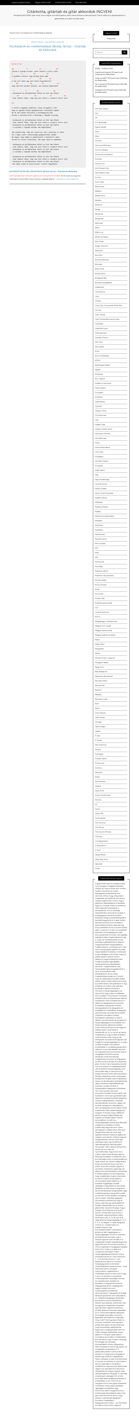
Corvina (98, 310)
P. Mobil (98, 740)
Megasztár (99, 649)
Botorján (98, 264)
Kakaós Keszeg (101, 507)
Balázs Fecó (100, 196)
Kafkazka (99, 502)
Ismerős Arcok (101, 484)
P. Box (97, 736)
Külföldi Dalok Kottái (63, 2)
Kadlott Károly (101, 498)
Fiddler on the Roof (103, 383)
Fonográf (99, 392)
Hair (96, 420)
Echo (97, 351)
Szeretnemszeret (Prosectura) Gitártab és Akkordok (109, 73)
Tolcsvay (98, 836)
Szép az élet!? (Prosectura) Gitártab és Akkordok (111, 79)
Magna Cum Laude (103, 626)
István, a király (100, 488)
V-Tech (98, 850)
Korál (97, 589)
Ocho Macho (100, 713)
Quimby (98, 768)
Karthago (99, 525)
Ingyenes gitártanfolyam (21, 2)
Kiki (96, 557)
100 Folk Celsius (101, 109)
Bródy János (37, 42)
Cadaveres (99, 287)
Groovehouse (100, 415)
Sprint (97, 809)
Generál (98, 406)
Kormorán (99, 594)
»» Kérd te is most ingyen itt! (66, 179)
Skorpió (98, 800)
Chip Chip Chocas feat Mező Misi (108, 305)
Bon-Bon (99, 255)
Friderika (98, 397)
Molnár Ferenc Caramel (105, 658)
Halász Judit (100, 424)
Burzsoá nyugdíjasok (103, 283)
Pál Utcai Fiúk (100, 745)
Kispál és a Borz (101, 571)
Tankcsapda (100, 818)
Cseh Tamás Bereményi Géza (107, 319)
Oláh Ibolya (100, 717)
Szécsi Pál (99, 813)
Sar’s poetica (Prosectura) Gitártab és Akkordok (111, 85)
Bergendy (99, 219)
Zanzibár (98, 864)
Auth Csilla (99, 182)
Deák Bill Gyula (101, 328)
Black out (99, 232)
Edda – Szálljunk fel (104, 68)
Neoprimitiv (100, 685)
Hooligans (99, 457)
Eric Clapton (100, 379)
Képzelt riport (101, 539)
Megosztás (111, 38)
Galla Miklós (100, 402)
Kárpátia (98, 521)
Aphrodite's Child (102, 173)
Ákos (97, 132)
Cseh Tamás (100, 315)
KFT (96, 548)
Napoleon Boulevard (104, 676)
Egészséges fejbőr (102, 365)
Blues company (101, 237)
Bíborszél (99, 223)
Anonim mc (100, 164)
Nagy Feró (99, 667)
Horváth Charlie (101, 461)
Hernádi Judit (100, 438)
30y (96, 113)
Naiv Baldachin (101, 672)
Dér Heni (99, 342)
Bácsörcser (99, 186)
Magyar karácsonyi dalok (105, 635)
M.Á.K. (97, 617)
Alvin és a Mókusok (103, 145)
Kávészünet (100, 534)
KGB (97, 553)
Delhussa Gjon (101, 333)
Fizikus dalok (100, 388)
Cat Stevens (100, 292)
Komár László (100, 580)
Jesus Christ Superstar (104, 493)
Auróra (98, 177)
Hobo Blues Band (102, 447)
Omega (98, 722)
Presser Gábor (101, 759)
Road (97, 777)
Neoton (98, 690)
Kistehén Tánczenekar (104, 575)
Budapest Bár (101, 278)
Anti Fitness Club (102, 168)
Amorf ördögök (101, 150)
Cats (97, 296)
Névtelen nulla (101, 699)
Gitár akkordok (80, 2)
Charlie (98, 301)
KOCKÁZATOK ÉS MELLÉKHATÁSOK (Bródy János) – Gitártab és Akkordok (43, 171)
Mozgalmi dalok (101, 662)
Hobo (97, 443)
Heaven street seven (103, 429)
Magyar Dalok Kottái (43, 2)
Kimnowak (99, 562)
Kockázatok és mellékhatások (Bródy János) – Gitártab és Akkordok (47, 48)
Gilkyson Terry (100, 411)
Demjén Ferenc (101, 337)
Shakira (98, 786)
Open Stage (100, 727)
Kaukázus (99, 530)
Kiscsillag (98, 566)
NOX (97, 704)
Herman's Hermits (102, 434)
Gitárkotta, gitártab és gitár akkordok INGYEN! (69, 11)
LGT (96, 608)
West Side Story (101, 859)
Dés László (99, 347)
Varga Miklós (100, 855)
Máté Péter (100, 644)
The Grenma (100, 823)
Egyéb (97, 370)
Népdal (98, 695)
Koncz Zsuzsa (100, 585)
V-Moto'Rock (100, 846)
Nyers (97, 708)
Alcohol (98, 141)
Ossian (97, 731)
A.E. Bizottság (100, 122)
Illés (96, 475)
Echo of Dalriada (102, 356)
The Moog (99, 827)
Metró (97, 653)
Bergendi (99, 214)
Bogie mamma (101, 246)
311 (96, 118)
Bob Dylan (99, 241)
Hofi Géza (99, 452)
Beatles (98, 200)
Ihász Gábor (100, 470)
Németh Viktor (101, 681)
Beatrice (98, 205)
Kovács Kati (100, 598)
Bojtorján (99, 250)
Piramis (98, 749)
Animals (98, 159)
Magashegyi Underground (106, 621)
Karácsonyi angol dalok (104, 516)
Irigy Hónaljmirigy (102, 479)
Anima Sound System (104, 154)
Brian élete (99, 269)
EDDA (97, 360)
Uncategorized (101, 841)
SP (96, 804)
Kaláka (98, 511)
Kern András (100, 543)
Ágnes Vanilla (100, 127)
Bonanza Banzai (101, 260)
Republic (99, 772)
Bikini (97, 228)
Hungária (99, 466)
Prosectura (99, 763)
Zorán (97, 868)
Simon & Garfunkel (102, 795)
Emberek (99, 374)
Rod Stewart (100, 781)
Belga (97, 209)
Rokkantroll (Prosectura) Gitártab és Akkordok (110, 91)
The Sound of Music (103, 832)
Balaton (98, 191)
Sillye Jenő (99, 791)
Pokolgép (99, 754)
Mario (97, 640)
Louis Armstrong (102, 612)
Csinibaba (99, 324)
